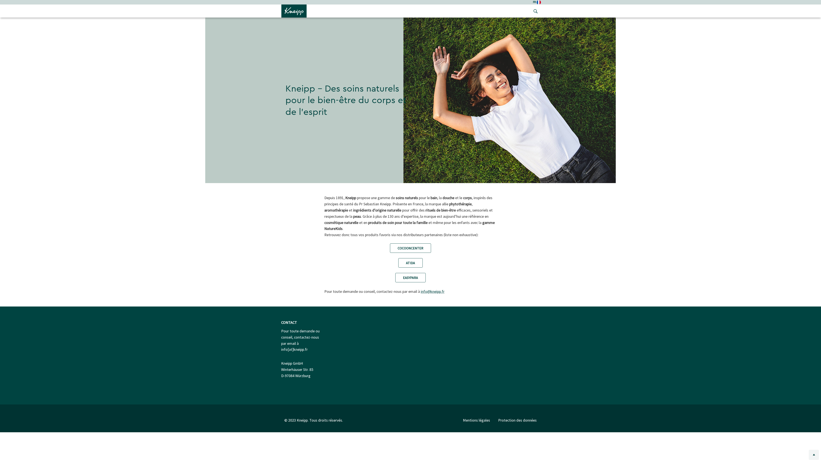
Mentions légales (476, 420)
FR (535, 2)
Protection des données (517, 420)
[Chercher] (534, 11)
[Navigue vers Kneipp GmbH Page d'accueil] (294, 11)
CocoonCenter (410, 248)
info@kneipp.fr (432, 291)
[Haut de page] (814, 455)
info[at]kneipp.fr (294, 349)
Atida (410, 263)
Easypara (410, 277)
